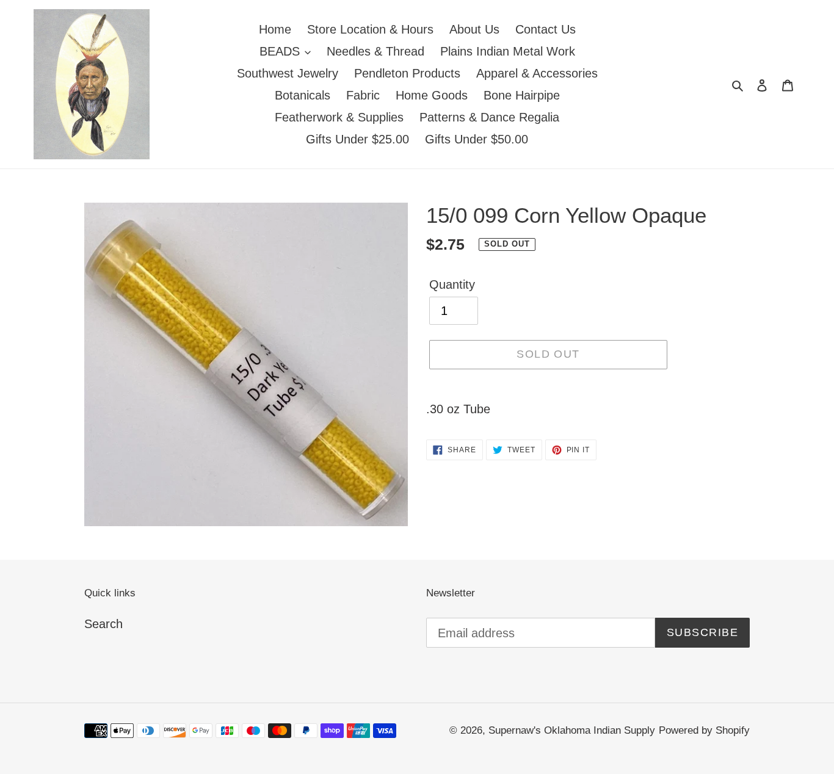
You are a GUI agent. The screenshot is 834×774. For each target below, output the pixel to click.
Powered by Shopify (704, 730)
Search (103, 624)
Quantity (452, 284)
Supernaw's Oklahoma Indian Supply (571, 730)
